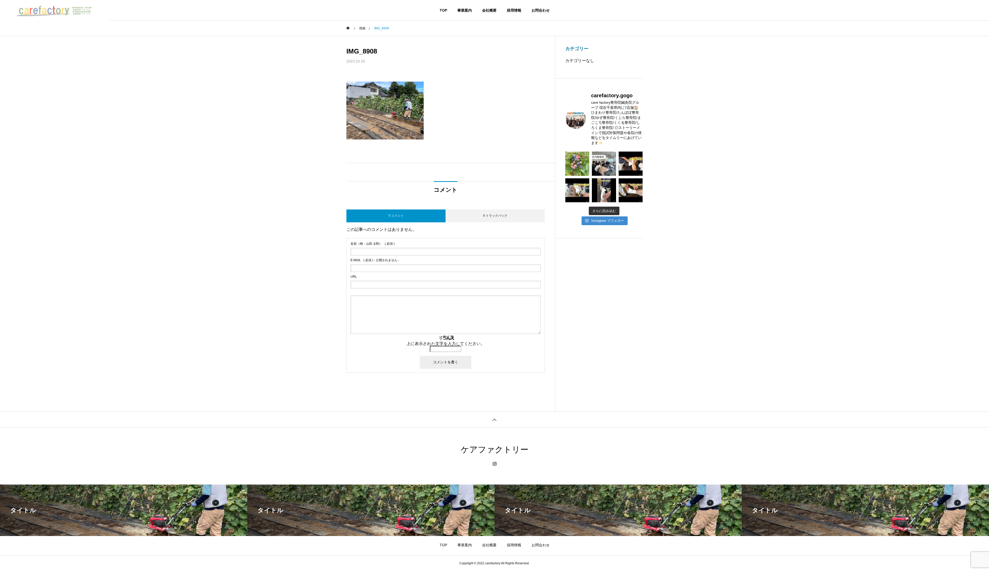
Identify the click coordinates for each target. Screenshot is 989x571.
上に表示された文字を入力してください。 (445, 343)
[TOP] (494, 419)
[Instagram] (495, 464)
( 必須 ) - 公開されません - (375, 260)
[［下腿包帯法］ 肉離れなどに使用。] (631, 163)
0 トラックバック (495, 215)
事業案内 (464, 10)
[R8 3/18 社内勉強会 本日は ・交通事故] (604, 163)
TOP (443, 10)
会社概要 (489, 10)
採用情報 (514, 10)
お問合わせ (541, 10)
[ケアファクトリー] (54, 10)
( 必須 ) (373, 243)
